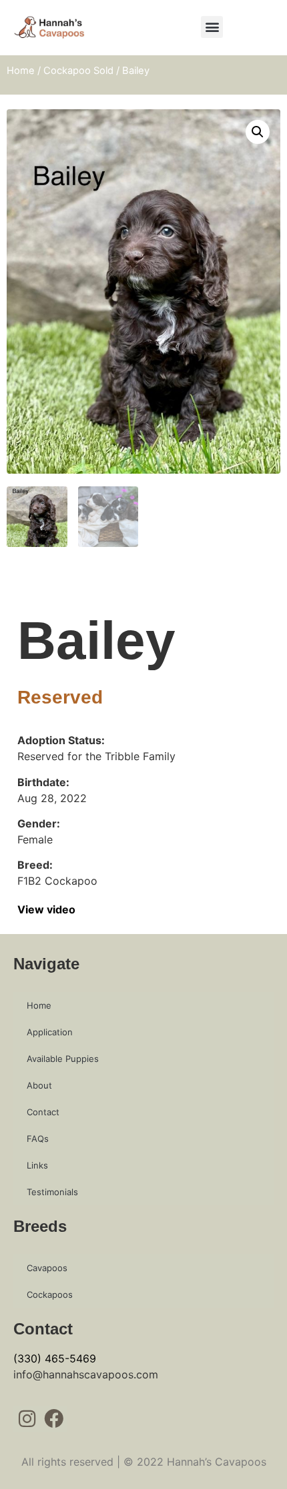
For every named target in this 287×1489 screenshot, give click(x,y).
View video (46, 909)
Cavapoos (47, 1267)
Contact (43, 1112)
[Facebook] (54, 1419)
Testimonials (52, 1192)
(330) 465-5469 (54, 1358)
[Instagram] (27, 1419)
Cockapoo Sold (78, 71)
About (39, 1085)
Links (37, 1165)
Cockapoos (50, 1294)
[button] (212, 27)
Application (50, 1032)
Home (21, 71)
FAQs (38, 1138)
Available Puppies (63, 1058)
